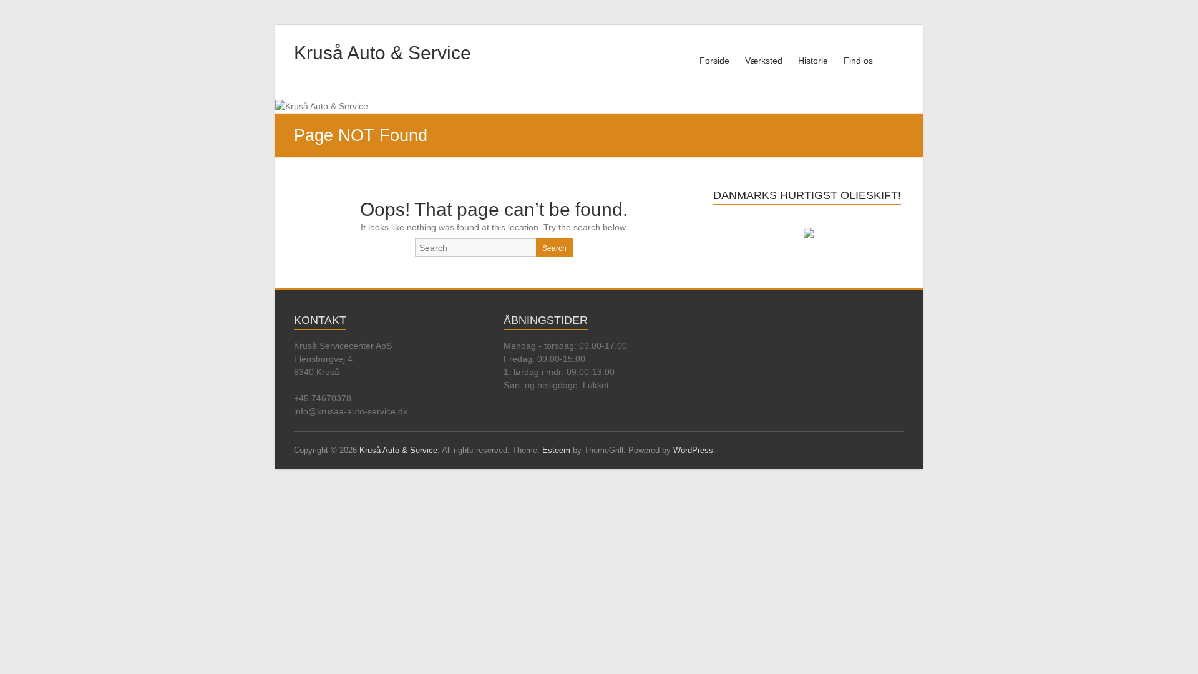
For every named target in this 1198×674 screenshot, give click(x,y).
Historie (813, 61)
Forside (714, 61)
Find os (858, 61)
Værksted (763, 61)
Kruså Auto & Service (382, 52)
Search (554, 248)
